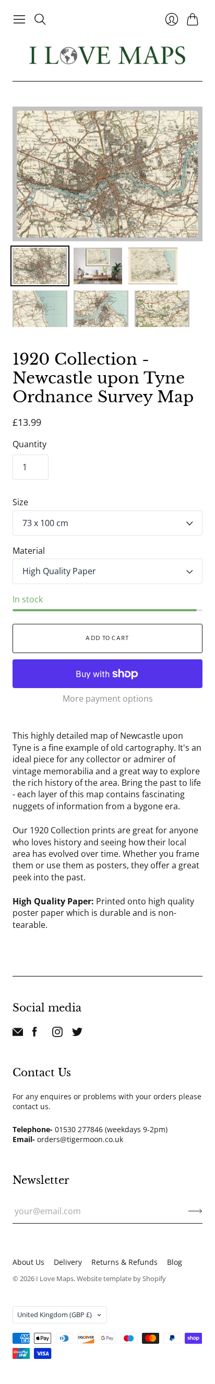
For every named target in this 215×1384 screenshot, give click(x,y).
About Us (28, 1262)
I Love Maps (55, 1278)
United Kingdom (54, 1314)
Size (20, 502)
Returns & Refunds (124, 1262)
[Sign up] (195, 1211)
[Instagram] (57, 1034)
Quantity (29, 444)
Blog (174, 1262)
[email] (18, 1034)
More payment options (108, 698)
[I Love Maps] (107, 55)
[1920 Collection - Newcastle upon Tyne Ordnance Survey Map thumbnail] (40, 266)
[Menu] (19, 19)
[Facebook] (34, 1034)
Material (29, 550)
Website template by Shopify (121, 1278)
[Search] (40, 19)
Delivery (68, 1262)
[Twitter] (77, 1034)
